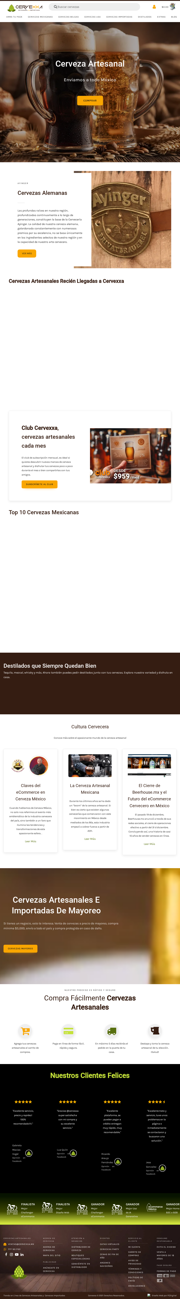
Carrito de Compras (134, 1254)
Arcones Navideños (106, 1264)
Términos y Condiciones (135, 1270)
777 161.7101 (14, 1249)
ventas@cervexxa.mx (21, 1244)
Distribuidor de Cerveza (81, 1249)
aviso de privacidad (134, 1262)
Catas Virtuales (109, 1244)
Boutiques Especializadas (81, 1257)
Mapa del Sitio (51, 1255)
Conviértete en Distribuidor (81, 1265)
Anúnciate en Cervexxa (51, 1269)
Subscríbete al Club (39, 484)
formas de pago (166, 1271)
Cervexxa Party (109, 1249)
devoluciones (136, 1286)
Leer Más (30, 841)
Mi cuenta (134, 1247)
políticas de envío (135, 1279)
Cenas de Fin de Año (109, 1256)
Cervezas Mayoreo (20, 948)
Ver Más (27, 253)
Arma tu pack (14, 17)
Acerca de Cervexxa (49, 1249)
